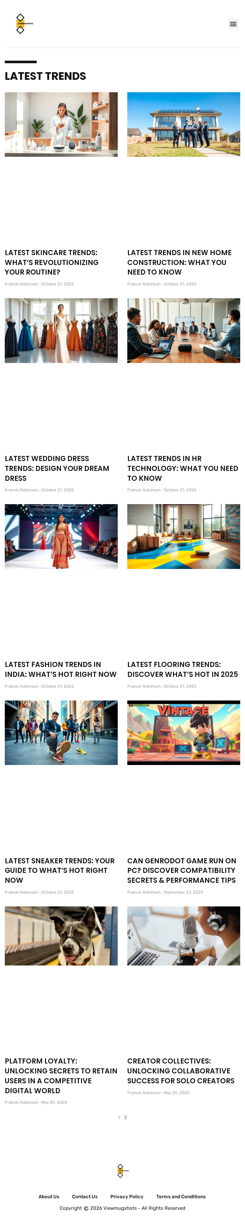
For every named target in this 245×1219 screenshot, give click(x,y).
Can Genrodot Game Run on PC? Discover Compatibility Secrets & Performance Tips (181, 871)
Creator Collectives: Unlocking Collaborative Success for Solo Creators (180, 1071)
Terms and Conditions (181, 1197)
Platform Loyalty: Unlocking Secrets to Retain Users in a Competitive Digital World (61, 1075)
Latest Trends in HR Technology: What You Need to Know (182, 468)
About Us (49, 1197)
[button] (233, 24)
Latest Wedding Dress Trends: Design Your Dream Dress (57, 468)
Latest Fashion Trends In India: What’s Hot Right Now (61, 669)
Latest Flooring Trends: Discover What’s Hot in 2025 (182, 669)
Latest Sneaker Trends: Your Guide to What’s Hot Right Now (60, 871)
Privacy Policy (127, 1197)
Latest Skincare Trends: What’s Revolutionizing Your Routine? (52, 262)
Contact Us (85, 1197)
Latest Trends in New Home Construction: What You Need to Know (179, 262)
